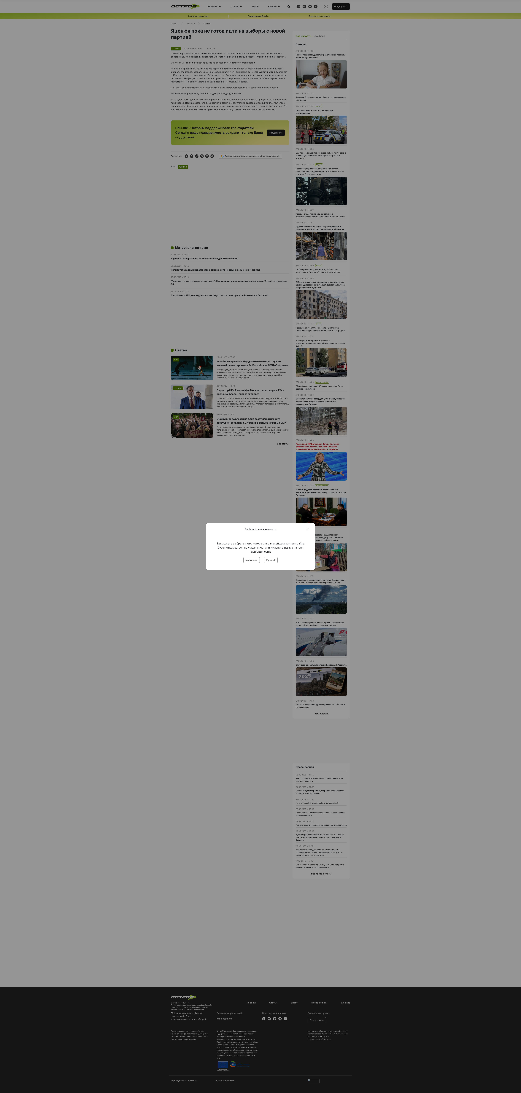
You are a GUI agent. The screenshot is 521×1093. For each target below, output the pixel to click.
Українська (251, 560)
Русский (270, 560)
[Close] (307, 529)
